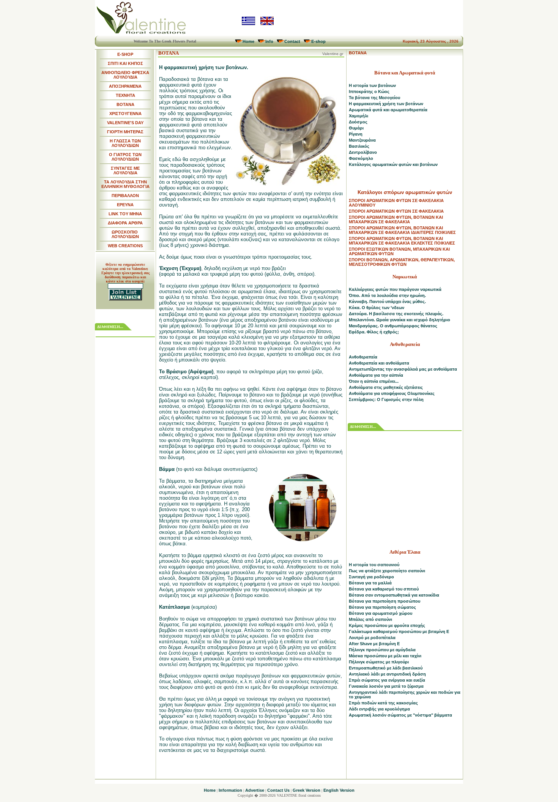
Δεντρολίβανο (363, 152)
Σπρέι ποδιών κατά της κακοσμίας (383, 703)
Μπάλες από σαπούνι (370, 619)
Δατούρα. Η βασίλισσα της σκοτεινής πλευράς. (396, 313)
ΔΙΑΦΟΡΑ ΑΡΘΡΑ (125, 223)
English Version (339, 790)
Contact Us (278, 790)
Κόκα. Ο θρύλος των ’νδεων (376, 307)
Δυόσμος (358, 122)
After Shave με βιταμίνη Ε (374, 643)
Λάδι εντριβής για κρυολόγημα (379, 709)
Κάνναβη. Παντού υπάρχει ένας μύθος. (387, 301)
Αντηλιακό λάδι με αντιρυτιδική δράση (387, 674)
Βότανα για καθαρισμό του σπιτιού (384, 589)
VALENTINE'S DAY (125, 122)
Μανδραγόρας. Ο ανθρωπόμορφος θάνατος (393, 326)
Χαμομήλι (358, 116)
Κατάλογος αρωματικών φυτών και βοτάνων (393, 164)
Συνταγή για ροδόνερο (371, 577)
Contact (292, 41)
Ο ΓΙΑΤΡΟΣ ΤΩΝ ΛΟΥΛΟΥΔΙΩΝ (125, 156)
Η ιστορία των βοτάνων (372, 85)
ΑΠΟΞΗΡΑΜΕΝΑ (125, 86)
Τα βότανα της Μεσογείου (374, 97)
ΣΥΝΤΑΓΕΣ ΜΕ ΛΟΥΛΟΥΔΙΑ (125, 170)
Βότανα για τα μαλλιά (370, 583)
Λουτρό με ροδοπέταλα (372, 637)
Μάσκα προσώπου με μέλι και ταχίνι (385, 656)
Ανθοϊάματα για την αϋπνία (376, 375)
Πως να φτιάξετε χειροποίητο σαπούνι (387, 570)
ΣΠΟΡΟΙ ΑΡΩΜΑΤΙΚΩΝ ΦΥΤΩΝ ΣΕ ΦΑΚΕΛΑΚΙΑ (396, 211)
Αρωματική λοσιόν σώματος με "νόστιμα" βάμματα (400, 715)
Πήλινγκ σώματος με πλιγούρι (379, 662)
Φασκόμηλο (361, 158)
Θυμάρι (356, 128)
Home (248, 41)
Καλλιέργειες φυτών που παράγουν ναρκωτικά (395, 289)
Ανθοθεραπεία (363, 357)
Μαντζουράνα (362, 140)
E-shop (318, 41)
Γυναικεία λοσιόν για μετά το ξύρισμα (386, 686)
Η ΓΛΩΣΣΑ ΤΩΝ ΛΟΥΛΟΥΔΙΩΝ (125, 143)
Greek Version (306, 790)
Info (269, 41)
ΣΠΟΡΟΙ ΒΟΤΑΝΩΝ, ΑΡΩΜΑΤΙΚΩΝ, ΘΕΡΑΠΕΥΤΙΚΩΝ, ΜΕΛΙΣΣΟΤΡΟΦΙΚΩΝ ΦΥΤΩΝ (402, 262)
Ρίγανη (356, 134)
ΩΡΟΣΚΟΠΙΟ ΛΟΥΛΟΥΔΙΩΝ (125, 234)
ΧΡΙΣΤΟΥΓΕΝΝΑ (125, 113)
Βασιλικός (359, 146)
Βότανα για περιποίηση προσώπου (384, 601)
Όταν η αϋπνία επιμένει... (374, 381)
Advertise (254, 790)
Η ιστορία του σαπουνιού (374, 564)
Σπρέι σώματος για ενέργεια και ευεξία (387, 680)
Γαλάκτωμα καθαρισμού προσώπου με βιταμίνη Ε (399, 631)
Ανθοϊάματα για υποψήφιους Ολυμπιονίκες (392, 393)
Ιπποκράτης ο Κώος (369, 91)
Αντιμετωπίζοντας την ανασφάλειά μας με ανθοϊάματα (403, 369)
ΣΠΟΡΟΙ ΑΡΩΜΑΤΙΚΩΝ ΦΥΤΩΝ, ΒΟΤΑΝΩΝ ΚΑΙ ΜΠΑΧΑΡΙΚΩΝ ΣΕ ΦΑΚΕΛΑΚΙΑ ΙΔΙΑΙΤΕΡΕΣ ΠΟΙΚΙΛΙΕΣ (402, 230)
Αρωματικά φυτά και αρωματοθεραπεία (388, 109)
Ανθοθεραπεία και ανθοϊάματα (379, 363)
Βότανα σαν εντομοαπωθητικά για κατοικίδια (394, 595)
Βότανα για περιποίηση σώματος (382, 607)
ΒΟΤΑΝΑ (125, 104)
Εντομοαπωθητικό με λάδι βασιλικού (385, 668)
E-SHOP (125, 54)
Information (230, 790)
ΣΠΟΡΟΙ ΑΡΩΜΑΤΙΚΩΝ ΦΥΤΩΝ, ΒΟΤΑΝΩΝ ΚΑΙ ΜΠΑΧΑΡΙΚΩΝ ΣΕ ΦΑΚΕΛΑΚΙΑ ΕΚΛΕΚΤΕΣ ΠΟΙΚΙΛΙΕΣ (402, 240)
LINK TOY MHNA (125, 214)
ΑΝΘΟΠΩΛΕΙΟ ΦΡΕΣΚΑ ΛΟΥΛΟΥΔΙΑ (125, 74)
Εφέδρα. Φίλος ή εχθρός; (374, 332)
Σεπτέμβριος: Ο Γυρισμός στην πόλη (386, 399)
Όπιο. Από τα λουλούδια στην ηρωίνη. (387, 295)
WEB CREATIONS (125, 245)
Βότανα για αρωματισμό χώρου (380, 613)
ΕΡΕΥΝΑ (125, 204)
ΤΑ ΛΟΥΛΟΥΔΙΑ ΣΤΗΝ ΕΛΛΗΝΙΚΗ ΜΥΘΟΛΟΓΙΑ (125, 184)
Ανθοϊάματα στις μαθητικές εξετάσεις (386, 387)
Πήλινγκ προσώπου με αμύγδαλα (382, 649)
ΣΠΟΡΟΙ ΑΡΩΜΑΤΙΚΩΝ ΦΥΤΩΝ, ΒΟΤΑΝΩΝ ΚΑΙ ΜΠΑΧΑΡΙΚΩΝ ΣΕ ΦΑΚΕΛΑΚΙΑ (396, 219)
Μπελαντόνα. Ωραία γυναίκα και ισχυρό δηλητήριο (399, 319)
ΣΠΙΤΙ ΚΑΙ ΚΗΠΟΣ (125, 63)
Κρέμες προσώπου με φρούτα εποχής (387, 625)
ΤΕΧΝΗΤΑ (125, 95)
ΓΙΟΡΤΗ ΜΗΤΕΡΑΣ (125, 131)
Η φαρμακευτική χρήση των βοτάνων (386, 103)
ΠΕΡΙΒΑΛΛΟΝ (125, 195)
